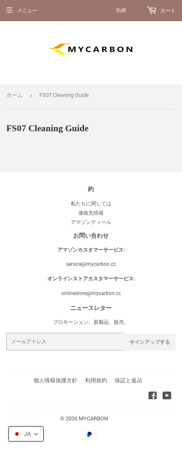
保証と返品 (128, 380)
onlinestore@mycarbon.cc (91, 293)
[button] (26, 434)
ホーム (14, 95)
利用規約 (96, 380)
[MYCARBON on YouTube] (167, 397)
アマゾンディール (91, 222)
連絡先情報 (91, 213)
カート (167, 11)
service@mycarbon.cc (91, 264)
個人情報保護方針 (55, 380)
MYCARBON (93, 418)
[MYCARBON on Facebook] (152, 397)
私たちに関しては (91, 204)
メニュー (27, 11)
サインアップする (150, 342)
